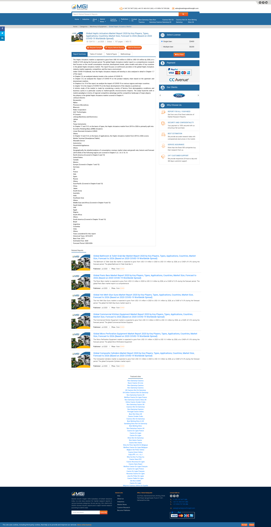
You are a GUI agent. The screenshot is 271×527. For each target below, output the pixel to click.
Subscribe (103, 512)
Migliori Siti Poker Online (135, 450)
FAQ (118, 496)
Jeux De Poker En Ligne (135, 476)
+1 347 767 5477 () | (130, 8)
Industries (85, 19)
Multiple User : (168, 47)
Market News (122, 504)
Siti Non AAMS (135, 481)
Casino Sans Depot (135, 464)
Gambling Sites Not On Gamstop (135, 424)
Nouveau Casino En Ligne (136, 474)
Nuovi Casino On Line (135, 383)
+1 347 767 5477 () (180, 499)
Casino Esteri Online (135, 452)
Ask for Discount (134, 48)
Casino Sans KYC (135, 459)
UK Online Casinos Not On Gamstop (135, 393)
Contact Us (134, 20)
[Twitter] (2, 33)
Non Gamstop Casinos (135, 381)
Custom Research (113, 20)
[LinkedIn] (2, 38)
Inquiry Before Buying (115, 48)
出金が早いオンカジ (135, 454)
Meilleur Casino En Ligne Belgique (135, 447)
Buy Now (180, 55)
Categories (84, 27)
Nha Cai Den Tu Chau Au (135, 457)
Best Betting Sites (135, 426)
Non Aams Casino (135, 440)
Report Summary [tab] (79, 54)
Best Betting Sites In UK (135, 421)
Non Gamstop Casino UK (135, 395)
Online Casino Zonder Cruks (135, 402)
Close (252, 525)
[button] (160, 96)
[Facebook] (2, 28)
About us (120, 499)
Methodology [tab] (126, 54)
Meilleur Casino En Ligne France (135, 397)
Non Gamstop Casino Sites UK (135, 400)
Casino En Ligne (135, 433)
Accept (244, 525)
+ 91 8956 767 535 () (161, 8)
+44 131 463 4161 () (180, 502)
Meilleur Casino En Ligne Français (136, 466)
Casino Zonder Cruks (135, 416)
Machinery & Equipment (98, 27)
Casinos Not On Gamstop (136, 407)
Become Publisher (123, 510)
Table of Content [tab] (96, 54)
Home (78, 19)
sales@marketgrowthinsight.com (186, 8)
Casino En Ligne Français (135, 471)
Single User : (168, 41)
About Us (95, 20)
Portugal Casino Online (135, 412)
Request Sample (95, 48)
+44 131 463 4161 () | (146, 8)
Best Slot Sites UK (135, 414)
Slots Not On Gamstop (136, 438)
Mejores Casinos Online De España (135, 486)
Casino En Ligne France (135, 431)
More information (84, 525)
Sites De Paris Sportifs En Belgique (135, 445)
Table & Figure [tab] (111, 54)
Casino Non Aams (135, 443)
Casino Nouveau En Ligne (136, 462)
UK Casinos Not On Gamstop (135, 390)
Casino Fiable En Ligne (135, 478)
